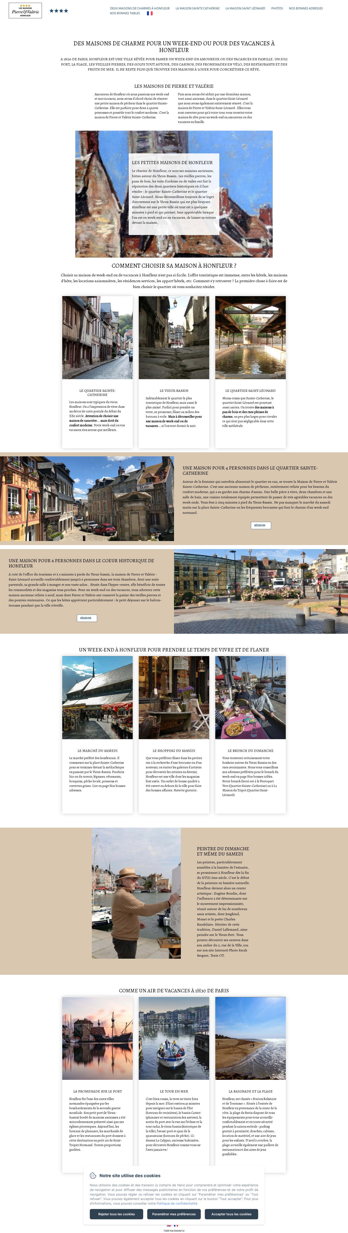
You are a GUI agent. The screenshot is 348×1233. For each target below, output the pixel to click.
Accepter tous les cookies (231, 1214)
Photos (277, 8)
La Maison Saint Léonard (245, 8)
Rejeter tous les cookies (116, 1214)
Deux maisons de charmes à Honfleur (140, 8)
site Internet (218, 950)
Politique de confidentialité (177, 1203)
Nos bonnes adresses (306, 8)
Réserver (259, 525)
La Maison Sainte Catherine (198, 8)
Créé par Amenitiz (174, 1230)
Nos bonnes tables (125, 13)
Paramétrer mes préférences (174, 1214)
